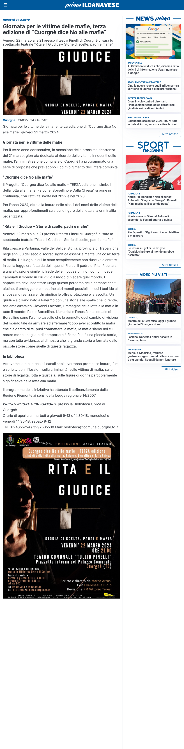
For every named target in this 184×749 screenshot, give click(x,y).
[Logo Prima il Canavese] (92, 5)
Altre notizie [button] (170, 134)
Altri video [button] (171, 369)
